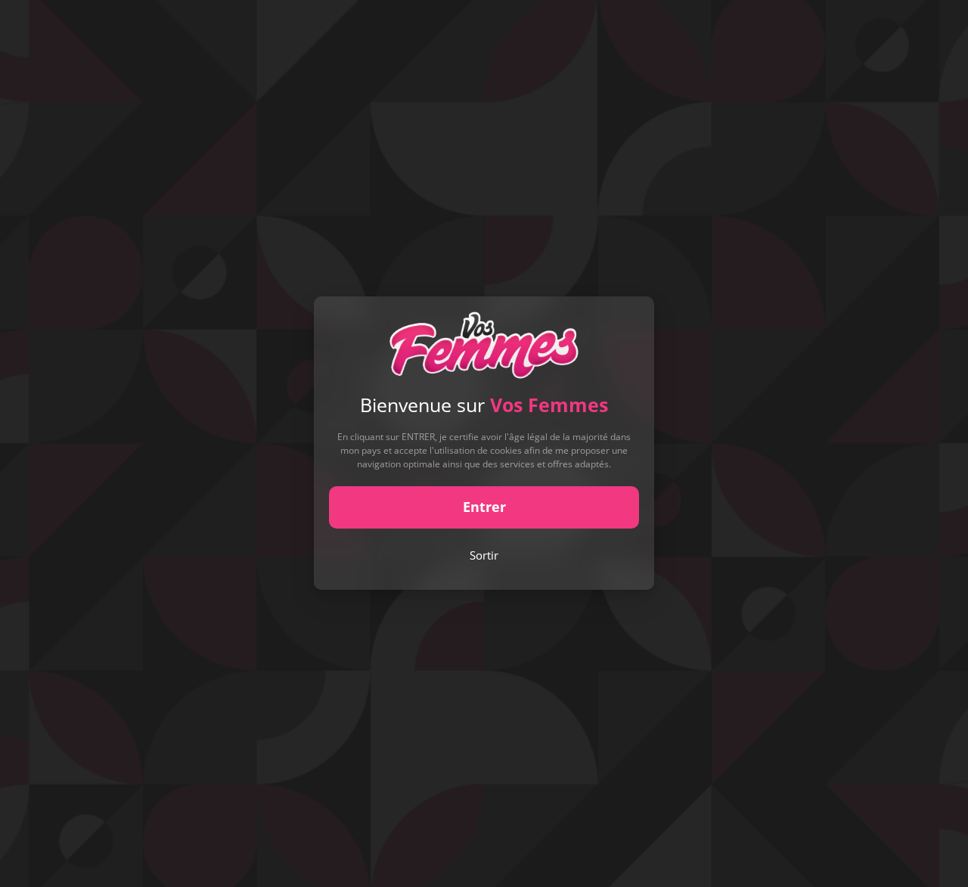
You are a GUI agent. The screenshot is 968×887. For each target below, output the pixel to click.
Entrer (484, 507)
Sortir (484, 555)
